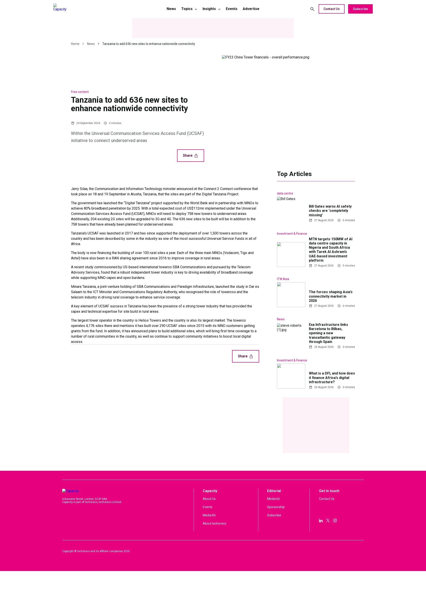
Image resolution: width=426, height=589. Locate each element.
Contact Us (331, 9)
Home (75, 44)
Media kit (273, 499)
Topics (187, 9)
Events (231, 9)
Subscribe (360, 9)
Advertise (251, 9)
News (171, 9)
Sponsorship (276, 507)
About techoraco (214, 523)
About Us (209, 499)
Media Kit (209, 515)
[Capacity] (84, 9)
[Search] (312, 9)
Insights (209, 9)
